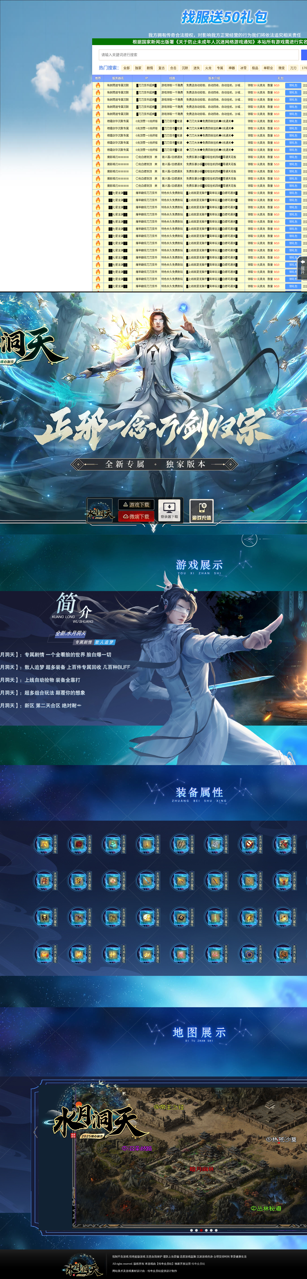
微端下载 (136, 516)
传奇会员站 (198, 1263)
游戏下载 (136, 504)
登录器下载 (169, 511)
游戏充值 (201, 512)
